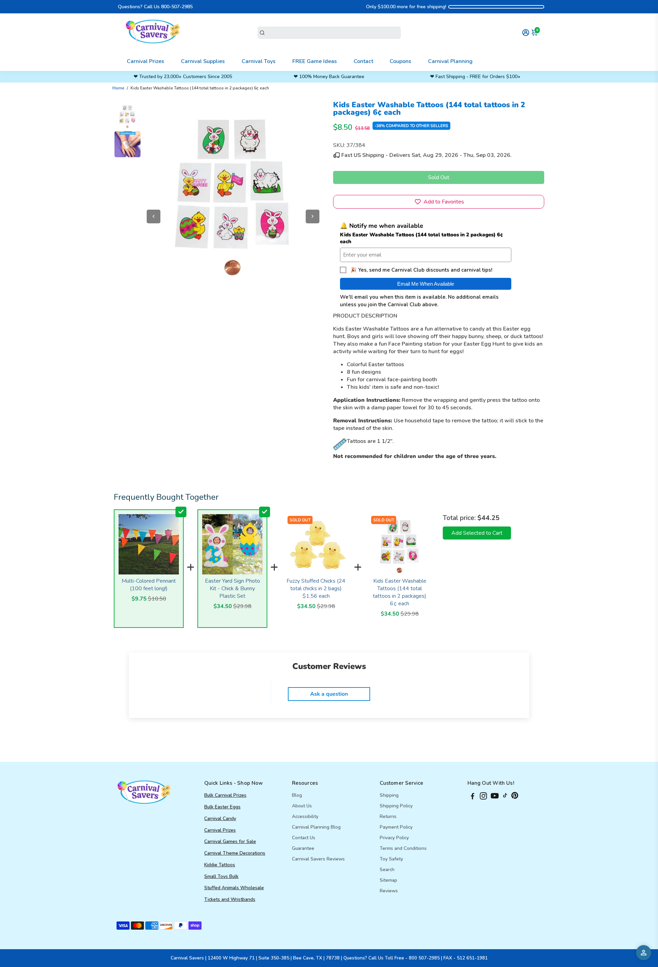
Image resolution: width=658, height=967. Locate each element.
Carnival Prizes (145, 61)
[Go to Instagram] (483, 797)
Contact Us (303, 837)
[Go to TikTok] (505, 797)
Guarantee (303, 848)
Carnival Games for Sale (230, 841)
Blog (297, 795)
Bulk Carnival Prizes (225, 795)
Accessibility (305, 816)
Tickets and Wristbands (229, 899)
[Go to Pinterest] (514, 797)
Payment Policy (396, 827)
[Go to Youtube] (494, 797)
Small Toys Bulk (221, 876)
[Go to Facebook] (472, 797)
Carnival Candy (220, 818)
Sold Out (438, 177)
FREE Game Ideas (314, 61)
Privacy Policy (394, 837)
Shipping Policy (396, 806)
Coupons (400, 61)
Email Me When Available (425, 284)
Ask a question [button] (329, 694)
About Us (302, 806)
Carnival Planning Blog (316, 827)
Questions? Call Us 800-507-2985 (155, 6)
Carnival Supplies (203, 61)
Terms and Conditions (403, 848)
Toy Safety (391, 859)
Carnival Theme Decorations (234, 853)
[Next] (312, 216)
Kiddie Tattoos (219, 864)
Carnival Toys (259, 61)
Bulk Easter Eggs (222, 807)
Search (387, 869)
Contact (363, 61)
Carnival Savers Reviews (318, 859)
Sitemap (388, 880)
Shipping (389, 795)
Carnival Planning (450, 61)
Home (118, 88)
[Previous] (153, 216)
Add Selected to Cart (476, 533)
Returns (388, 816)
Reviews (389, 891)
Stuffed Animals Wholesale (234, 887)
